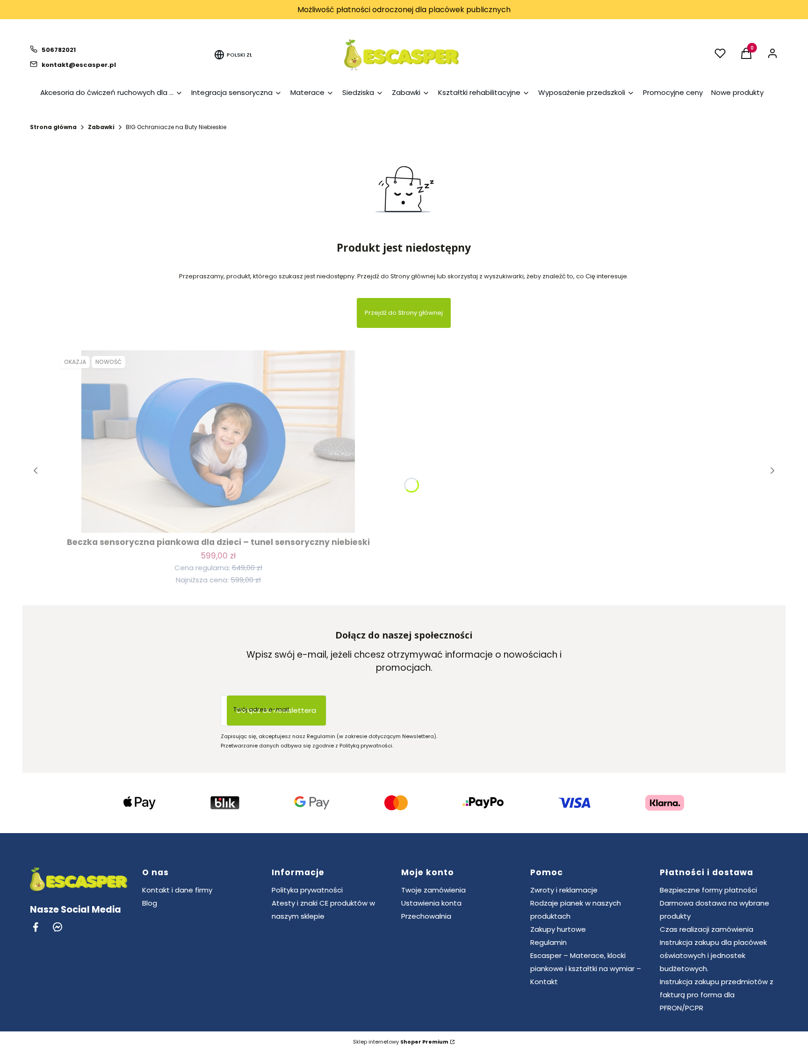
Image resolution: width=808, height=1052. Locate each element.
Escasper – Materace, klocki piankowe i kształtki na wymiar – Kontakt (585, 968)
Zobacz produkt (218, 515)
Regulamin (548, 942)
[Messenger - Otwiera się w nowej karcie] (57, 927)
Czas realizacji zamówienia (706, 929)
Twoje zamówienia (433, 890)
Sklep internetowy (400, 1041)
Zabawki (101, 127)
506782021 (59, 49)
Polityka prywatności (307, 890)
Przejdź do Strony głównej (404, 312)
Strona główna (53, 127)
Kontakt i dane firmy (177, 890)
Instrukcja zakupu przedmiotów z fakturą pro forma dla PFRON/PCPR (716, 995)
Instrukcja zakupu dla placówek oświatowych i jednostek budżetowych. (713, 955)
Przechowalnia (426, 916)
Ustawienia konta (431, 903)
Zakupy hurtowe (558, 929)
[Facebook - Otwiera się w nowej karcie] (35, 927)
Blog (149, 903)
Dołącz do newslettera (276, 710)
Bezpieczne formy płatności (708, 890)
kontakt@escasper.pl (79, 64)
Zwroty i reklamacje (564, 890)
